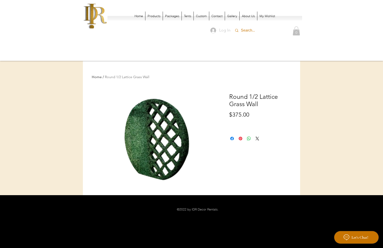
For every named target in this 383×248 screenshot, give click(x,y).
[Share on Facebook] (232, 138)
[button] (296, 31)
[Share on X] (257, 138)
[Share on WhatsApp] (249, 138)
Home (97, 77)
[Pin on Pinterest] (240, 138)
